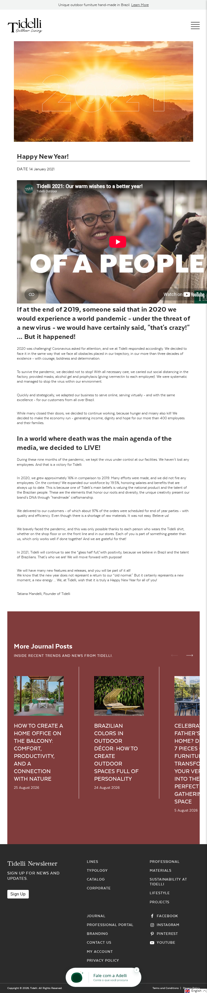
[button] (196, 991)
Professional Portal (110, 925)
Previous (174, 655)
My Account (100, 952)
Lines (92, 862)
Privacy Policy (103, 960)
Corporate (99, 888)
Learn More (140, 5)
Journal (96, 916)
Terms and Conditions (165, 988)
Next (189, 655)
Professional (165, 862)
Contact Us (99, 942)
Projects (160, 902)
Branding (97, 934)
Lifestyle (160, 893)
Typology (97, 870)
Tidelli (33, 988)
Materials (161, 870)
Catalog (96, 879)
